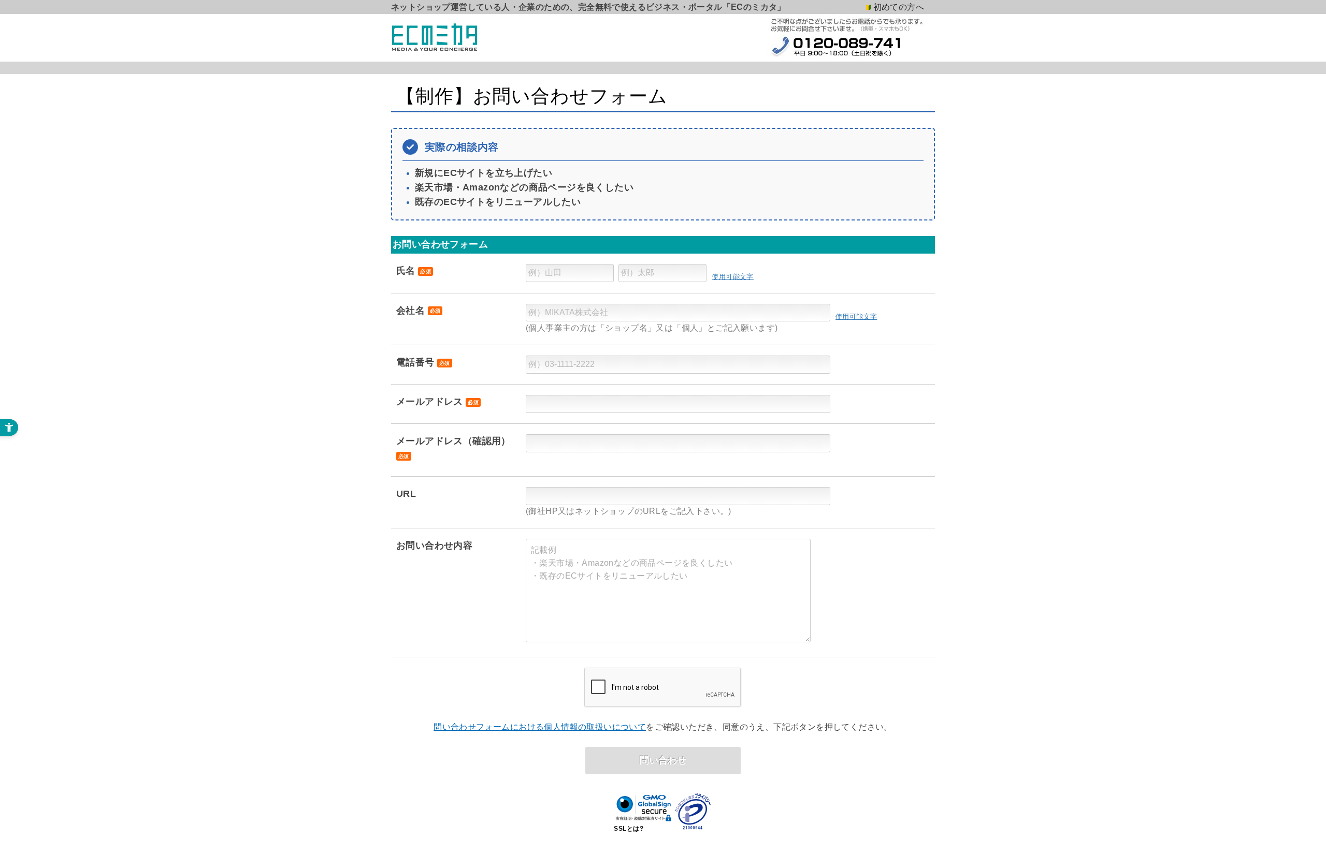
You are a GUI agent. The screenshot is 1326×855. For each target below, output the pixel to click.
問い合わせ (663, 760)
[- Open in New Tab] (692, 810)
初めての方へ (898, 7)
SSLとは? (628, 828)
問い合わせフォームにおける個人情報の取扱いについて (540, 727)
